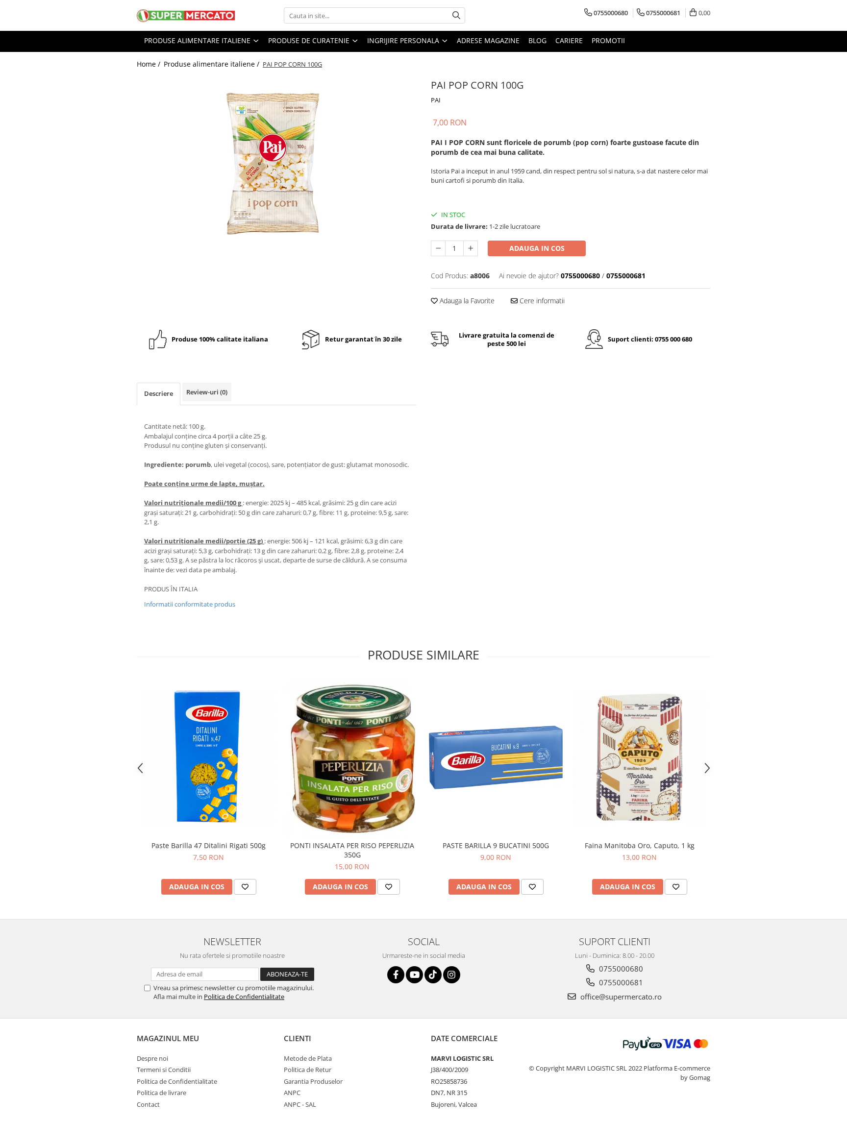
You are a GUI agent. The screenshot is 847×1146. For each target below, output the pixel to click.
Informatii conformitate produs (189, 604)
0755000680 (620, 969)
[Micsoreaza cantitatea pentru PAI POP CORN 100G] (438, 248)
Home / (149, 64)
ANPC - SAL (300, 1104)
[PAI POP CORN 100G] (276, 174)
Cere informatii (541, 300)
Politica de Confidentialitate (244, 996)
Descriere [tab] (158, 393)
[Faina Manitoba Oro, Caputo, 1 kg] (639, 757)
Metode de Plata (308, 1058)
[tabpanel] (276, 174)
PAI (436, 100)
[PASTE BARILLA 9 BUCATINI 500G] (496, 757)
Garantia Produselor (313, 1081)
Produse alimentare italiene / (212, 64)
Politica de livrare (161, 1092)
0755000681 (620, 982)
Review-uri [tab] (206, 392)
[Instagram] (451, 974)
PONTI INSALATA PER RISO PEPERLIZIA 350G (352, 850)
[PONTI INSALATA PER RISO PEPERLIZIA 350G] (352, 757)
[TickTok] (433, 974)
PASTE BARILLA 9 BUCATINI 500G (496, 845)
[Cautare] (456, 15)
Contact (148, 1104)
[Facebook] (395, 974)
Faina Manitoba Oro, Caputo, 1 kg (640, 845)
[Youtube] (414, 974)
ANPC (292, 1092)
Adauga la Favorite (466, 300)
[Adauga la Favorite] (245, 887)
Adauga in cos (537, 248)
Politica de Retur (307, 1069)
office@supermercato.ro (620, 996)
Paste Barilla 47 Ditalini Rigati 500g (208, 845)
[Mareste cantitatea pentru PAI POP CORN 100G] (470, 248)
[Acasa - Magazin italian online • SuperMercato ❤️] (186, 15)
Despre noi (152, 1058)
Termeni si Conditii (164, 1069)
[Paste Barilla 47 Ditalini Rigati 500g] (208, 757)
